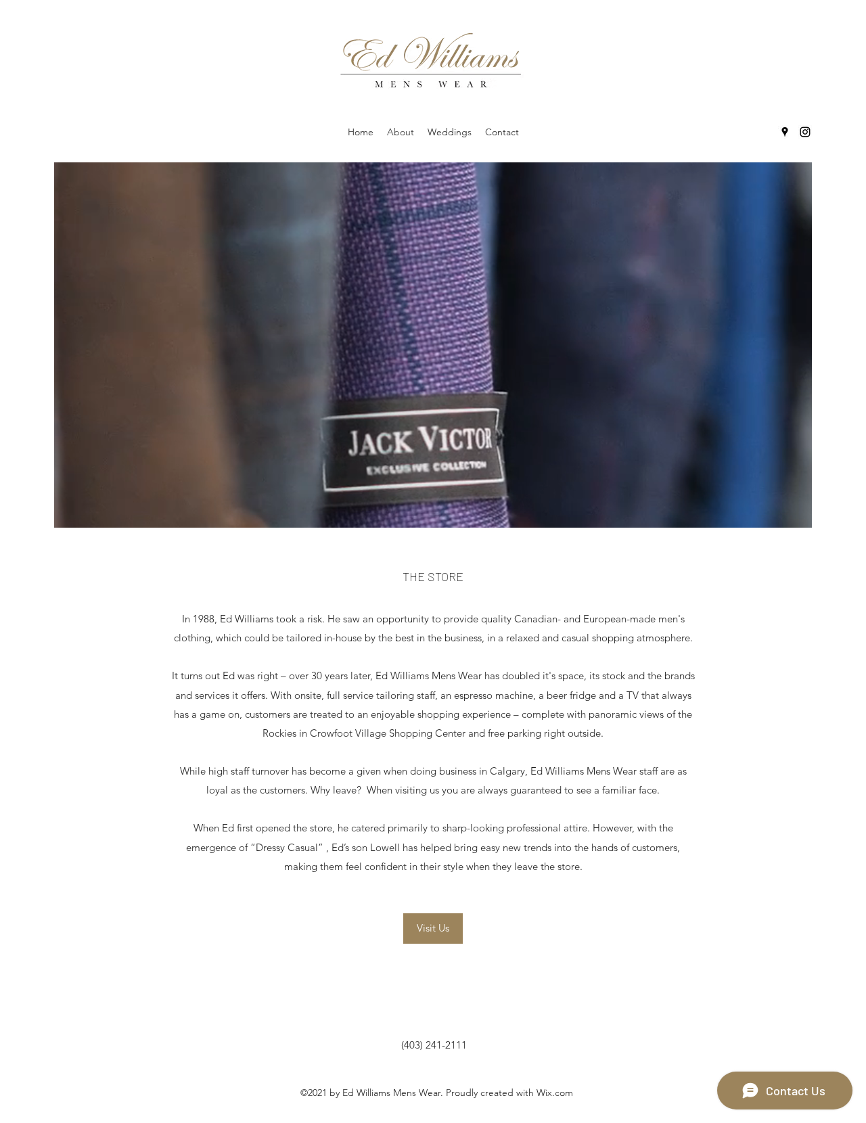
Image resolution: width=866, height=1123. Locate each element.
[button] (433, 928)
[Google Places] (785, 132)
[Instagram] (805, 132)
